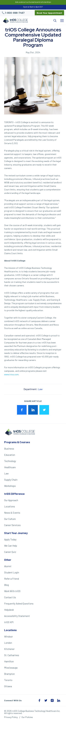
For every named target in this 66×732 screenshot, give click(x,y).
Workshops (10, 485)
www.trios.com (11, 374)
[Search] (44, 20)
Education (9, 454)
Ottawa (8, 686)
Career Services (12, 525)
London (8, 642)
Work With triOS (12, 591)
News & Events (12, 512)
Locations (9, 506)
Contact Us (10, 597)
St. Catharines (11, 655)
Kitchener (9, 649)
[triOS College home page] (15, 21)
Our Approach (11, 500)
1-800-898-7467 (15, 12)
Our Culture (10, 518)
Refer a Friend (11, 578)
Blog (6, 584)
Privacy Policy (11, 717)
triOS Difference (14, 493)
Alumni (7, 566)
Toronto (8, 680)
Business (9, 448)
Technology (10, 461)
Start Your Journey (16, 532)
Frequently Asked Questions (18, 603)
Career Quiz (10, 551)
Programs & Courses (17, 442)
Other (7, 559)
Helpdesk (9, 609)
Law (40, 389)
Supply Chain (10, 479)
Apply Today (10, 539)
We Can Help (10, 545)
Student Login (11, 572)
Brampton (9, 673)
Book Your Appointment (49, 12)
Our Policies (27, 717)
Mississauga (10, 667)
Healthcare (10, 467)
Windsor (8, 636)
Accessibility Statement (17, 616)
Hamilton (9, 661)
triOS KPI (8, 622)
